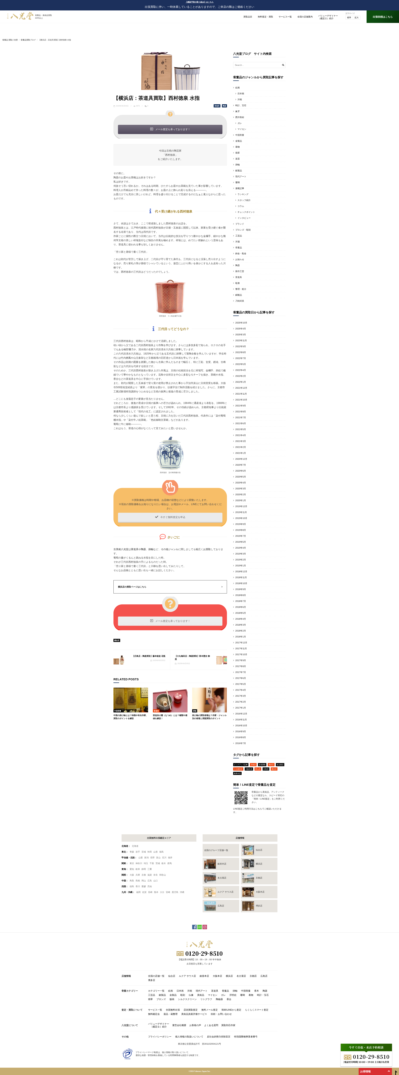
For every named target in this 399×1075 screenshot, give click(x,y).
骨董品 (238, 247)
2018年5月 (240, 613)
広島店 (266, 769)
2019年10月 (241, 518)
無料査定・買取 (265, 16)
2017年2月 (240, 702)
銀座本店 (237, 773)
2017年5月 (240, 684)
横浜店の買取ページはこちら (132, 587)
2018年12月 (241, 571)
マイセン (242, 129)
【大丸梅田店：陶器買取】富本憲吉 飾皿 (192, 657)
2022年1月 (240, 382)
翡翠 (237, 153)
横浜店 (116, 640)
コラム (241, 206)
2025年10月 (241, 322)
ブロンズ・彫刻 (243, 230)
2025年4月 (240, 328)
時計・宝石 (263, 995)
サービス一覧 (285, 16)
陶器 (224, 106)
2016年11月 (241, 719)
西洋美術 (239, 117)
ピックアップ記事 (241, 765)
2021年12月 (241, 388)
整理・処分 (240, 289)
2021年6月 (240, 423)
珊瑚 (237, 182)
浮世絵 (232, 995)
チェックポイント (246, 212)
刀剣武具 (239, 301)
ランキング (243, 194)
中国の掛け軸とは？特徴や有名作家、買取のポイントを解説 (130, 717)
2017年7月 (240, 672)
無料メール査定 (209, 1009)
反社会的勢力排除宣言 (218, 1036)
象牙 (237, 111)
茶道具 (217, 106)
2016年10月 (241, 725)
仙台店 (171, 976)
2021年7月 (240, 417)
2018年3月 (240, 625)
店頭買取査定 (191, 1009)
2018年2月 (240, 630)
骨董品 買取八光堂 (10, 40)
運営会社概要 (179, 1025)
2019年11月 (241, 512)
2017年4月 (240, 690)
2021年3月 (240, 441)
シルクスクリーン (187, 999)
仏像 (191, 995)
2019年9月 (240, 524)
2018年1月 (240, 636)
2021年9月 (240, 405)
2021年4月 (240, 435)
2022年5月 (240, 364)
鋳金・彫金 (240, 253)
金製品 (238, 141)
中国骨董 (117, 711)
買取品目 (247, 16)
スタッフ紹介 (244, 200)
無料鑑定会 (154, 1014)
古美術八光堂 (120, 549)
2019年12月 (241, 506)
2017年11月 (241, 648)
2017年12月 (241, 642)
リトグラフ (206, 999)
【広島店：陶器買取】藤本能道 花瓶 (148, 656)
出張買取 (262, 765)
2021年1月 (240, 453)
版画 (172, 999)
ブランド (239, 224)
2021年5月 (240, 429)
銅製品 (238, 295)
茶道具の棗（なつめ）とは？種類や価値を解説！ (170, 717)
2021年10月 (241, 399)
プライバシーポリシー (159, 1036)
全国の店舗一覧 (156, 976)
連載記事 (239, 188)
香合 (229, 999)
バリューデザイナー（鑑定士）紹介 (158, 1025)
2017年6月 (240, 678)
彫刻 (182, 995)
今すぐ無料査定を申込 (172, 517)
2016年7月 (240, 743)
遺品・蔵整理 (170, 1014)
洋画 (240, 99)
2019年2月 (240, 559)
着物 (237, 147)
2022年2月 (240, 376)
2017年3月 (240, 696)
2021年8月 (240, 411)
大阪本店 (248, 769)
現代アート (240, 176)
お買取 (207, 549)
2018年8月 (240, 595)
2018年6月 (240, 607)
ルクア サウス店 (187, 976)
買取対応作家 (228, 1025)
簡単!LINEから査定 (231, 1009)
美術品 (200, 995)
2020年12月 (241, 459)
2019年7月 (240, 536)
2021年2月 (240, 447)
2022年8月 (240, 352)
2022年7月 (240, 358)
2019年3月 (240, 553)
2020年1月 (240, 500)
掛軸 (150, 549)
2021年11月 (241, 394)
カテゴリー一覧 (156, 990)
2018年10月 (241, 583)
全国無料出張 (173, 1009)
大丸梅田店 (238, 769)
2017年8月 (240, 666)
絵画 (237, 87)
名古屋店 (280, 765)
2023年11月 (241, 340)
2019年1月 (240, 565)
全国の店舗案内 (305, 16)
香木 (256, 990)
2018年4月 (240, 619)
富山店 (257, 769)
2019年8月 (240, 530)
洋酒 (237, 241)
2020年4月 (240, 482)
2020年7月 (240, 465)
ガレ (240, 123)
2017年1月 (240, 707)
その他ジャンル (169, 549)
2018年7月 (240, 601)
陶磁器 (219, 999)
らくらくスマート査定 (256, 1009)
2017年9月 (240, 660)
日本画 (241, 93)
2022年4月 (240, 370)
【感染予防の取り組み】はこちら (199, 2)
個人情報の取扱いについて (189, 1036)
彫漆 (237, 283)
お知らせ (239, 259)
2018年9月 (240, 589)
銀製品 (238, 170)
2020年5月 (240, 476)
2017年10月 (241, 654)
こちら (258, 808)
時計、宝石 (240, 105)
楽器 (237, 158)
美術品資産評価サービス (194, 1014)
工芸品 (238, 235)
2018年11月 (241, 577)
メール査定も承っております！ (172, 129)
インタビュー (244, 218)
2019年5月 (240, 542)
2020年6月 (240, 471)
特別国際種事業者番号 (245, 1036)
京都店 (253, 765)
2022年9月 (240, 346)
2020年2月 (240, 494)
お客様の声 (195, 1025)
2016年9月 (240, 731)
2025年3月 (240, 334)
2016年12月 (241, 713)
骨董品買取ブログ (28, 40)
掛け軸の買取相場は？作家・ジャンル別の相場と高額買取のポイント (209, 717)
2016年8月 (240, 737)
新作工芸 (239, 271)
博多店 (271, 765)
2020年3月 (240, 488)
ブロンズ (161, 999)
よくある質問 (211, 1025)
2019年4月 (240, 548)
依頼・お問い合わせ (221, 1014)
